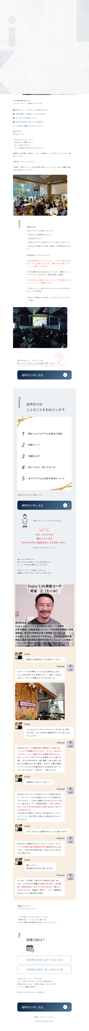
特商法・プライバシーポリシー (45, 1017)
